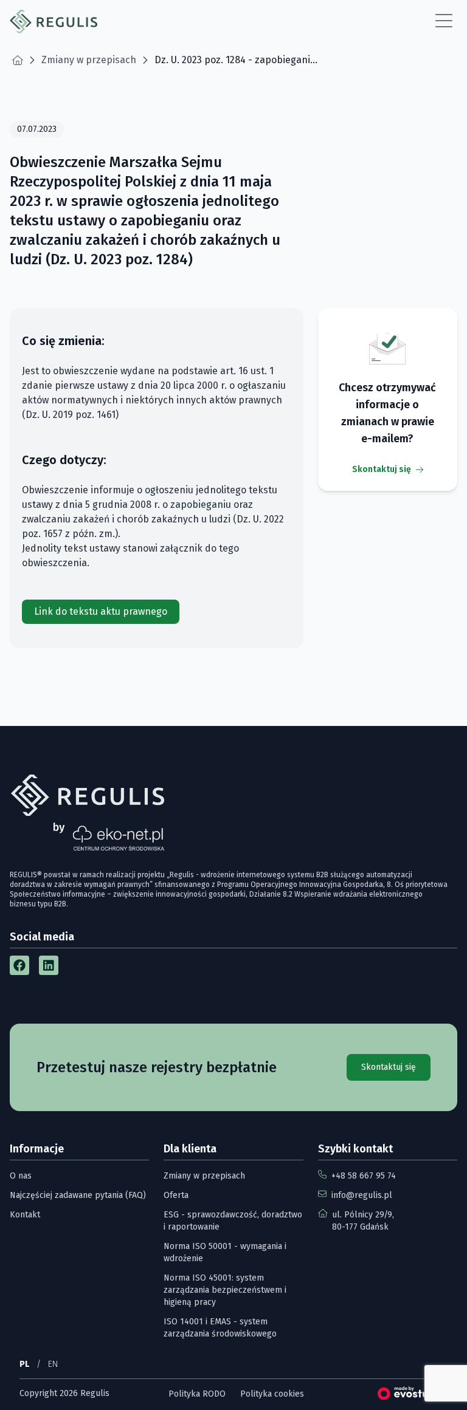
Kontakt (25, 1215)
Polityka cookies (272, 1394)
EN (53, 1364)
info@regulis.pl (361, 1195)
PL (24, 1364)
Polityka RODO (197, 1394)
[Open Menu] (443, 21)
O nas (21, 1176)
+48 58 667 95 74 (363, 1176)
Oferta (176, 1195)
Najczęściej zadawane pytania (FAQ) (78, 1195)
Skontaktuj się (381, 469)
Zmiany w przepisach (204, 1176)
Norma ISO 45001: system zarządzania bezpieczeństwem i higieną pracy (225, 1290)
